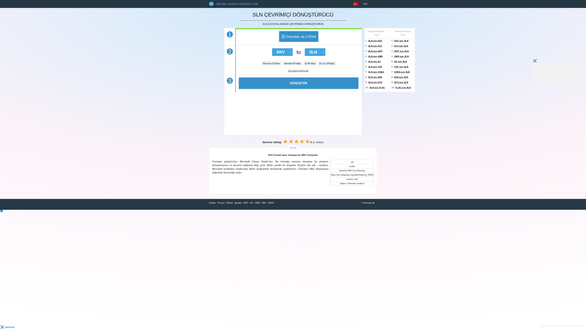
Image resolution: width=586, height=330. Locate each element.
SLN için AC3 (375, 46)
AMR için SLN (401, 56)
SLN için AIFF (375, 51)
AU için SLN (400, 61)
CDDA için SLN (402, 72)
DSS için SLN (401, 77)
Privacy (221, 203)
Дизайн (238, 203)
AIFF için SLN (401, 51)
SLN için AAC (375, 41)
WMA (257, 203)
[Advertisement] (293, 113)
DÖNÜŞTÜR (298, 83)
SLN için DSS (375, 77)
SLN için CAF (375, 67)
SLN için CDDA (376, 72)
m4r (251, 203)
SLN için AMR (375, 56)
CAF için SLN (401, 67)
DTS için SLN (401, 82)
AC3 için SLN (401, 46)
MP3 (246, 203)
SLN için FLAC (377, 87)
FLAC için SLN (403, 87)
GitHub (229, 203)
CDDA (271, 203)
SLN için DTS (375, 82)
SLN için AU (374, 61)
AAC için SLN (401, 41)
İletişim (212, 203)
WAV (264, 203)
